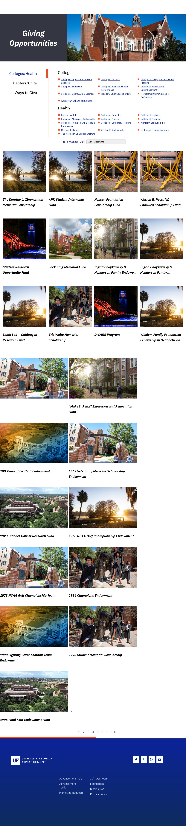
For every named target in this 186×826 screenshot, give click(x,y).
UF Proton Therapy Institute (155, 130)
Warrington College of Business (76, 101)
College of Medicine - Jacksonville (78, 119)
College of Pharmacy (151, 119)
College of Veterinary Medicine (116, 122)
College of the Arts (110, 79)
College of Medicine (150, 115)
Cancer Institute (69, 115)
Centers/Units (25, 83)
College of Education (71, 86)
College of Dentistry (111, 115)
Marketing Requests (71, 792)
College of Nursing (110, 119)
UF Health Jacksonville (112, 130)
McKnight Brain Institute (153, 122)
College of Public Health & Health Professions (78, 124)
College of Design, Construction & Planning (157, 81)
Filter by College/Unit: (72, 141)
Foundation (97, 783)
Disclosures (97, 789)
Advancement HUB (70, 778)
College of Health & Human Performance (114, 88)
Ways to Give (26, 92)
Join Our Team (99, 778)
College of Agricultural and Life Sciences (76, 81)
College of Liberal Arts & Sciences (77, 93)
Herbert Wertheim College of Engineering (155, 95)
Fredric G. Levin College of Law (116, 93)
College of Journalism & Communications (153, 88)
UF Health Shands (70, 130)
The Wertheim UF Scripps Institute (78, 133)
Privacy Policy (98, 794)
